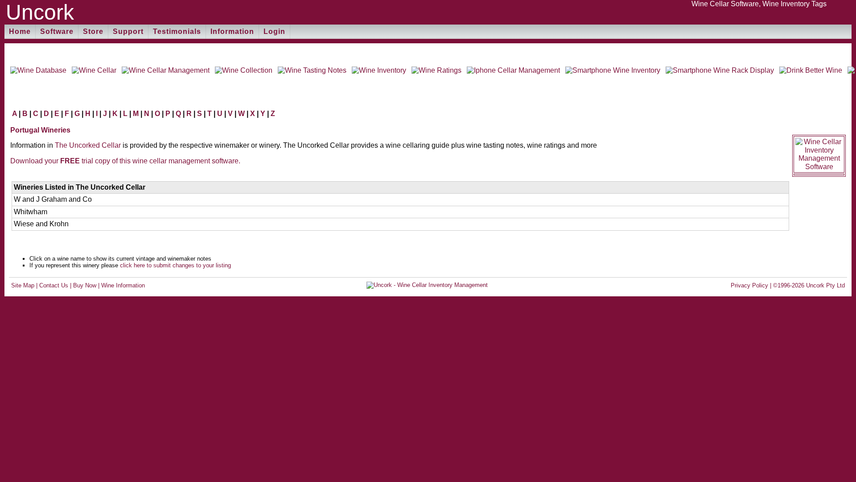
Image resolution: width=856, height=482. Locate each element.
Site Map (22, 285)
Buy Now (84, 285)
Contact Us (53, 285)
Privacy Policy (749, 285)
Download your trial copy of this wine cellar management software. (125, 161)
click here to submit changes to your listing (175, 265)
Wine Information (123, 285)
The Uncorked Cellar (88, 145)
